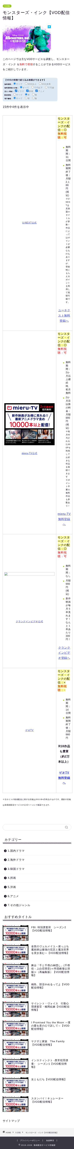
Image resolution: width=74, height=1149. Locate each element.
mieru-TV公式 (29, 453)
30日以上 (32, 84)
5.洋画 (7, 6)
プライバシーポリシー (30, 1140)
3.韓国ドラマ (16, 868)
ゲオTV (29, 730)
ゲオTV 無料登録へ (64, 778)
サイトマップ (11, 1120)
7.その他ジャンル (19, 905)
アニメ (41, 91)
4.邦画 (12, 877)
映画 (31, 91)
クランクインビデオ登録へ (64, 653)
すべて (19, 84)
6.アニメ (13, 896)
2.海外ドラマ (16, 859)
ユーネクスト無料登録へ (64, 315)
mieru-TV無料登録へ (64, 519)
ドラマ (21, 91)
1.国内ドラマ (16, 850)
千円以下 (38, 88)
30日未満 (46, 84)
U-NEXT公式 (29, 222)
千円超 (51, 88)
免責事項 (50, 1140)
